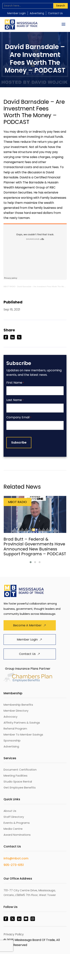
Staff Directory (14, 817)
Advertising (37, 13)
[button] (30, 562)
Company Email (18, 417)
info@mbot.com (16, 858)
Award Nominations (17, 835)
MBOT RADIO (9, 286)
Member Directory (16, 711)
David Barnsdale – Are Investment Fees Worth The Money (42, 286)
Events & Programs (17, 823)
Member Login (16, 13)
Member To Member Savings (23, 734)
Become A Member (27, 625)
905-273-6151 (14, 865)
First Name (15, 383)
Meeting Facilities (15, 775)
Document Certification (20, 770)
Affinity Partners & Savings (22, 723)
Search (60, 5)
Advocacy (10, 717)
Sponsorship (12, 740)
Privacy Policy (14, 934)
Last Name (15, 400)
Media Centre (13, 829)
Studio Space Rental (18, 781)
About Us (10, 811)
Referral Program (15, 728)
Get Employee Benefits (20, 787)
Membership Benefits (18, 705)
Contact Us (55, 13)
